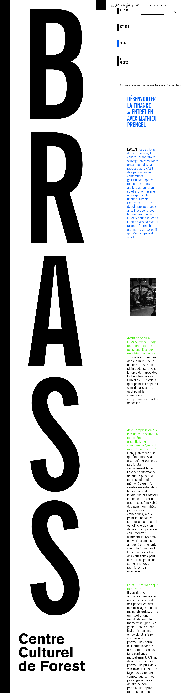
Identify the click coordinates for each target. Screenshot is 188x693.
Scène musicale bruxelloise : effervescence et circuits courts (142, 85)
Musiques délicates (174, 85)
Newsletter (124, 5)
